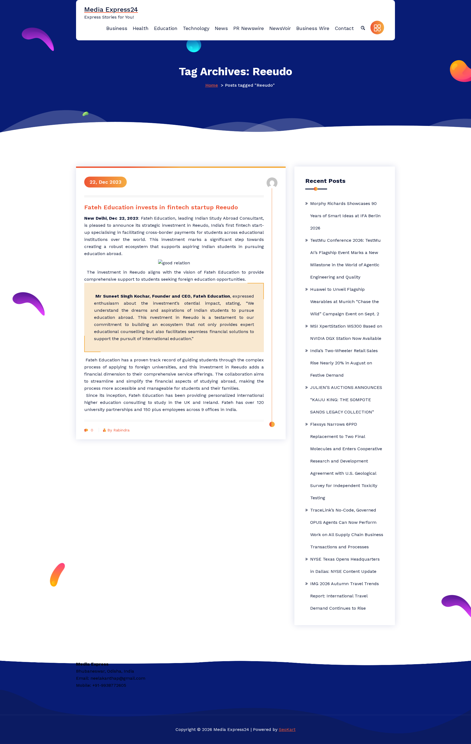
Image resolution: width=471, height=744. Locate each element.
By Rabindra (118, 430)
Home (211, 85)
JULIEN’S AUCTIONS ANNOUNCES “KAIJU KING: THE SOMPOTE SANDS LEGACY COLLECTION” (346, 400)
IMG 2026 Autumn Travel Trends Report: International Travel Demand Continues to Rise (344, 596)
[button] (363, 27)
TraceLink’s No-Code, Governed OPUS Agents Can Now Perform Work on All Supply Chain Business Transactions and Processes (346, 528)
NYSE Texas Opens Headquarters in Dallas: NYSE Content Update (345, 565)
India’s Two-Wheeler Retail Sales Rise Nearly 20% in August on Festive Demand (344, 363)
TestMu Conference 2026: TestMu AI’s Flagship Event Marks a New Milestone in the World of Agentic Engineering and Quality (345, 259)
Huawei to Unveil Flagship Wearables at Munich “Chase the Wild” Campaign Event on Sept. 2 (344, 301)
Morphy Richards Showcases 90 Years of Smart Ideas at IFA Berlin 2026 (345, 216)
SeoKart (287, 729)
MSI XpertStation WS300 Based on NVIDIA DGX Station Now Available (346, 332)
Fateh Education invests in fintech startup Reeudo (161, 207)
